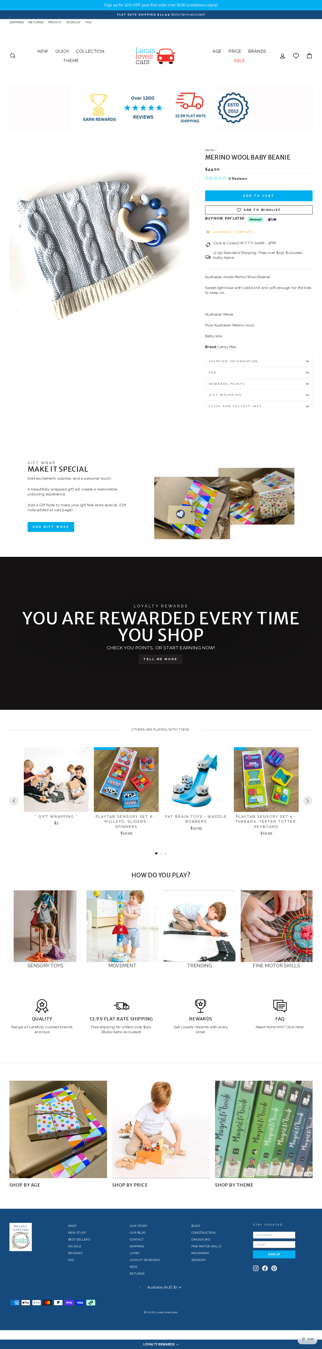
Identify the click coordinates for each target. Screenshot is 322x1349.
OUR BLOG (137, 1232)
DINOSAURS (200, 1239)
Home (209, 150)
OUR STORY (139, 1226)
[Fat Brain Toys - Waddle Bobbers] (196, 779)
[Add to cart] (82, 755)
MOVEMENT (200, 1253)
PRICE (234, 51)
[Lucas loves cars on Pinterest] (274, 1268)
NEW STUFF (77, 1232)
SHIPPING (16, 22)
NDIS (133, 1267)
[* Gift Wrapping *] (56, 779)
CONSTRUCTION (203, 1232)
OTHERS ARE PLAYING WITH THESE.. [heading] (161, 729)
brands (66, 1027)
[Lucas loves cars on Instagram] (256, 1268)
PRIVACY (55, 22)
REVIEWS (75, 1253)
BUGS (195, 1226)
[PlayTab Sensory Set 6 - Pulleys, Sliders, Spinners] (126, 779)
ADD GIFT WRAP (51, 527)
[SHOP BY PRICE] (161, 1129)
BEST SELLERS (79, 1239)
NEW (42, 51)
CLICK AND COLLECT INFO (235, 406)
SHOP (72, 1226)
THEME (71, 60)
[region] (161, 5)
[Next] (307, 800)
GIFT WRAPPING (225, 395)
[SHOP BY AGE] (58, 1129)
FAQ (88, 22)
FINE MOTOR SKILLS (206, 1246)
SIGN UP (274, 1254)
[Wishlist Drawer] (296, 56)
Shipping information (233, 361)
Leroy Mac (227, 347)
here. (299, 1027)
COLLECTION (90, 51)
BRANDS (257, 51)
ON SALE (75, 1246)
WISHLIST (73, 22)
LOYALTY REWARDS (145, 1260)
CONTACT (137, 1239)
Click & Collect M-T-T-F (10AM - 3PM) (245, 243)
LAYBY (135, 1253)
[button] (161, 1344)
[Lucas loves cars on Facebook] (265, 1268)
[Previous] (13, 800)
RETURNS (36, 22)
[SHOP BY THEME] (264, 1129)
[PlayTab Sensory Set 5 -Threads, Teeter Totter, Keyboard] (266, 779)
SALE (239, 60)
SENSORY (198, 1260)
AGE (217, 51)
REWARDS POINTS (227, 383)
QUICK (62, 51)
